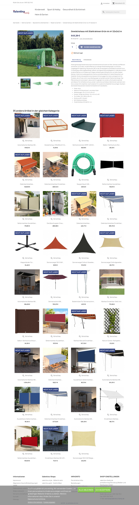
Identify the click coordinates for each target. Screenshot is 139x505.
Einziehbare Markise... (111, 419)
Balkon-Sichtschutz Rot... (112, 145)
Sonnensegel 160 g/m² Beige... (83, 458)
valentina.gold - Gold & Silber (52, 483)
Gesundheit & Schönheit (74, 9)
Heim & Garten (41, 14)
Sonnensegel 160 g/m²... (55, 262)
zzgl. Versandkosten (86, 39)
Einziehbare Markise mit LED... (55, 458)
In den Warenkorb (90, 47)
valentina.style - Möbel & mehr (52, 480)
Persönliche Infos (77, 480)
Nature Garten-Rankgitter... (111, 341)
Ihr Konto (75, 476)
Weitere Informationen (35, 502)
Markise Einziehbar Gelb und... (111, 301)
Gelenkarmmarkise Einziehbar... (55, 184)
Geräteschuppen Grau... (55, 223)
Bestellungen (75, 483)
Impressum (17, 480)
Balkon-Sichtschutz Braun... (27, 341)
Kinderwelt (40, 9)
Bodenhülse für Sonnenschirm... (83, 301)
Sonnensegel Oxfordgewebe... (112, 262)
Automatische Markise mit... (27, 145)
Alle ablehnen (86, 490)
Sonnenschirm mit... (55, 301)
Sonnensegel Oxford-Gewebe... (83, 262)
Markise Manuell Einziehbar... (84, 341)
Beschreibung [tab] (76, 60)
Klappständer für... (27, 262)
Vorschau (27, 140)
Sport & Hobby (53, 9)
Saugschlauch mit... (83, 184)
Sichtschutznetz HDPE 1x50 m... (84, 145)
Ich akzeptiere (103, 490)
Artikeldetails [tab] (87, 60)
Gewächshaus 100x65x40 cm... (55, 145)
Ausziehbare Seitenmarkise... (83, 380)
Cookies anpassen (49, 502)
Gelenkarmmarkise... (27, 184)
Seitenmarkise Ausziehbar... (111, 184)
